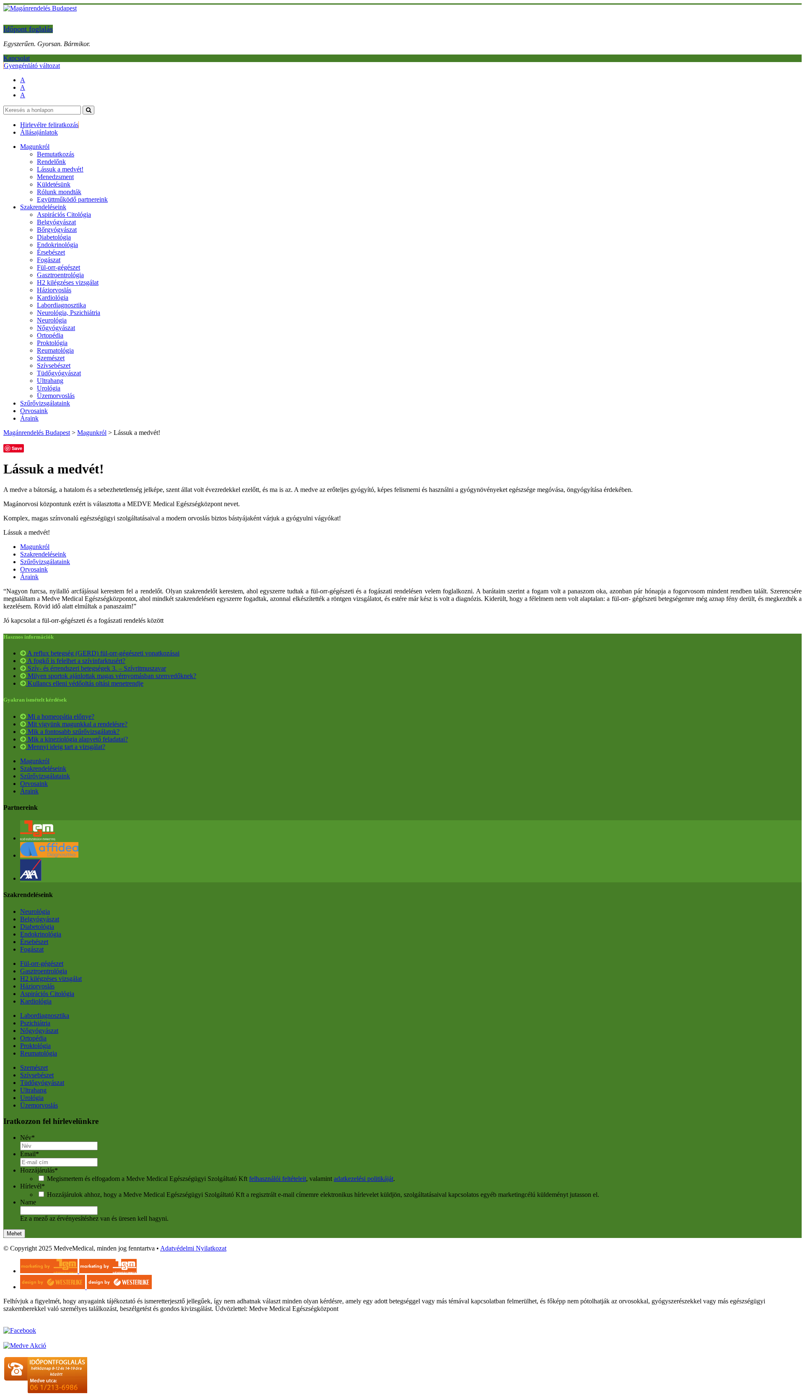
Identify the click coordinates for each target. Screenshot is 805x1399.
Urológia (48, 388)
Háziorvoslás (54, 290)
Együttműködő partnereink (72, 199)
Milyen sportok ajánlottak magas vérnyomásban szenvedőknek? (111, 675)
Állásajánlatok (39, 132)
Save (17, 448)
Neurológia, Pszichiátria (68, 312)
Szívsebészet (53, 365)
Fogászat (48, 259)
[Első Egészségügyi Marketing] (37, 838)
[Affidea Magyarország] (49, 855)
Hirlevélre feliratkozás (49, 124)
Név (27, 1137)
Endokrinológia (57, 244)
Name (28, 1202)
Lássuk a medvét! (60, 169)
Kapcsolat (16, 58)
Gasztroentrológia (60, 274)
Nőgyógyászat (56, 327)
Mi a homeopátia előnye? (60, 716)
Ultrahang (50, 380)
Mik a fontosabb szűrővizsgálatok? (72, 731)
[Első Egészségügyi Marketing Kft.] (78, 1270)
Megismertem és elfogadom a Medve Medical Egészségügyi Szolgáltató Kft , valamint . (221, 1178)
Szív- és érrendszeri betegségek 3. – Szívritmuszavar (96, 668)
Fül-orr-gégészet (58, 267)
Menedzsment (55, 176)
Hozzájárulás (39, 1170)
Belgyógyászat (56, 222)
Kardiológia (52, 297)
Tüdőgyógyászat (59, 373)
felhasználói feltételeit (277, 1178)
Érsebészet (51, 252)
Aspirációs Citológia (64, 214)
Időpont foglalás (28, 29)
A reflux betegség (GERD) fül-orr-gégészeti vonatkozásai (102, 653)
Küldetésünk (53, 184)
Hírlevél (32, 1186)
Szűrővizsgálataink (45, 403)
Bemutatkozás (55, 154)
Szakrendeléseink (43, 207)
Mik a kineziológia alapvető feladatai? (77, 739)
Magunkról (34, 146)
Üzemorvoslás (56, 395)
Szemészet (51, 357)
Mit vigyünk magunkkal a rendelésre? (76, 724)
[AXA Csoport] (31, 878)
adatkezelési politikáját (363, 1178)
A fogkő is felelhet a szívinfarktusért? (75, 660)
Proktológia (52, 342)
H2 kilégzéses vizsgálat (68, 282)
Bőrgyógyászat (57, 229)
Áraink (29, 418)
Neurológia (52, 320)
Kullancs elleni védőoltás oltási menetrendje (84, 683)
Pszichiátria (35, 1023)
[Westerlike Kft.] (86, 1286)
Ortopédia (50, 335)
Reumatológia (55, 350)
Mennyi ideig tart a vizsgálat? (65, 746)
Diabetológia (54, 237)
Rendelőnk (51, 161)
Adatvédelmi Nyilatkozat (193, 1248)
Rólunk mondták (59, 191)
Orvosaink (34, 410)
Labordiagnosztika (61, 305)
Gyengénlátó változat (32, 65)
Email (29, 1153)
